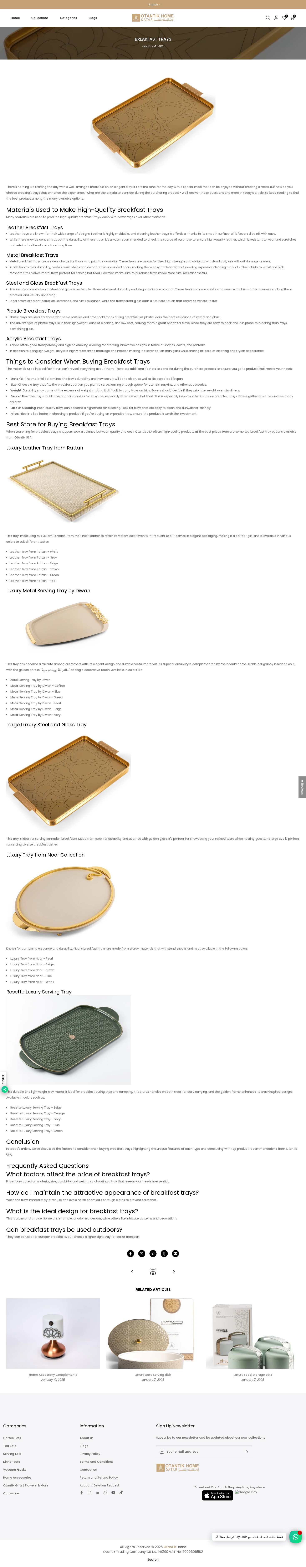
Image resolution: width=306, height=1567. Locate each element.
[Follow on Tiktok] (121, 1492)
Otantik (170, 1547)
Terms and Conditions (96, 1462)
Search (153, 1559)
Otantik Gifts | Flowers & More (25, 1486)
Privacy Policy (90, 1454)
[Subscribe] (244, 1451)
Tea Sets (9, 1446)
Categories (68, 18)
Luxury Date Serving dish (153, 1375)
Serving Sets (12, 1454)
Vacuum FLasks (14, 1470)
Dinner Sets (11, 1462)
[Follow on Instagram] (89, 1492)
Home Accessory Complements (53, 1375)
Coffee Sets (12, 1438)
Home (15, 18)
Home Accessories (17, 1478)
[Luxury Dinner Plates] (132, 1272)
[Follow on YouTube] (113, 1492)
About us (86, 1438)
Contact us (88, 1470)
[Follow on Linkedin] (97, 1492)
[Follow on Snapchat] (105, 1492)
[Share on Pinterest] (153, 1253)
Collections (40, 18)
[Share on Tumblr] (164, 1253)
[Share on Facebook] (130, 1253)
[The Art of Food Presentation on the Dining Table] (173, 1272)
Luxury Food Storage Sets (253, 1375)
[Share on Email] (175, 1253)
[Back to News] (153, 1272)
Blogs (92, 18)
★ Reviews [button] (302, 787)
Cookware (11, 1493)
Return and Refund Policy (99, 1478)
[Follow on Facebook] (81, 1492)
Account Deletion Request (99, 1486)
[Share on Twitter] (141, 1253)
